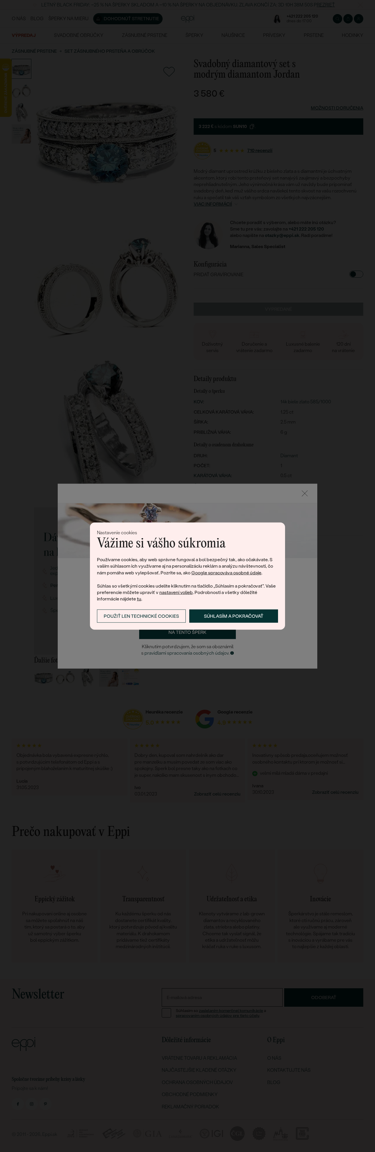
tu (139, 599)
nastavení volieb (176, 592)
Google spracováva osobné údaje (226, 573)
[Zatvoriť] (305, 493)
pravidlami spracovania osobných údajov (186, 653)
